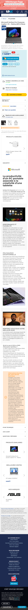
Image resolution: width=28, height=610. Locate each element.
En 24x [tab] (17, 64)
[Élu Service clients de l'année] (14, 580)
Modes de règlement (14, 566)
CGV (10, 541)
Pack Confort (17, 568)
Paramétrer (7, 607)
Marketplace (14, 555)
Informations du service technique (10, 127)
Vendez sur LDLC (14, 552)
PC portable (11, 18)
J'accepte (22, 607)
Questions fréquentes (14, 562)
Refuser (5, 603)
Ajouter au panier (16, 94)
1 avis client (12, 106)
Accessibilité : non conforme (14, 557)
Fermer (14, 8)
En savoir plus (9, 117)
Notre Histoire (14, 539)
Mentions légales (14, 546)
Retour (4, 18)
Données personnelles (11, 543)
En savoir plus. (16, 599)
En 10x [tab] (5, 64)
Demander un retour (14, 570)
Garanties (9, 568)
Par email (14, 583)
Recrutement (14, 553)
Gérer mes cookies (14, 544)
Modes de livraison (14, 564)
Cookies (21, 543)
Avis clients (16, 541)
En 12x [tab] (11, 64)
